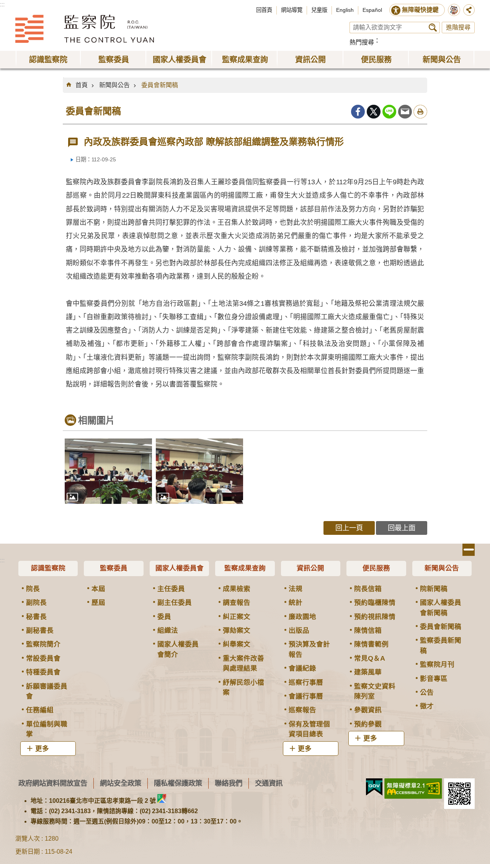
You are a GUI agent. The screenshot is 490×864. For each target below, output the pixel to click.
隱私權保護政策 (178, 783)
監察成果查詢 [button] (245, 59)
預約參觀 (368, 724)
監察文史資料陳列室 (374, 691)
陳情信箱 (368, 630)
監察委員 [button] (113, 59)
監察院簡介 (43, 644)
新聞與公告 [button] (442, 59)
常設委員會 (43, 658)
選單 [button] (468, 550)
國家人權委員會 (179, 568)
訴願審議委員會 (46, 691)
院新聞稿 (434, 589)
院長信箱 (368, 589)
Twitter (374, 112)
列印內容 (420, 112)
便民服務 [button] (376, 59)
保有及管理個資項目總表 (309, 729)
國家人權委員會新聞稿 (440, 607)
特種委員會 (43, 672)
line (389, 112)
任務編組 (40, 710)
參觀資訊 (368, 710)
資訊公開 (310, 568)
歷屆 (98, 602)
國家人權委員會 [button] (179, 59)
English (345, 10)
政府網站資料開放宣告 (52, 783)
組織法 (167, 630)
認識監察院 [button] (48, 59)
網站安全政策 (120, 783)
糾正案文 (236, 616)
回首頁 (264, 10)
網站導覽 (291, 10)
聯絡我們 (228, 783)
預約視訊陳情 (374, 616)
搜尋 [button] (433, 27)
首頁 (81, 85)
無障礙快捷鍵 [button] (420, 9)
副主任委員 (174, 602)
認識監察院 (48, 568)
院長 (33, 589)
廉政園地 (302, 616)
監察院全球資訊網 (84, 29)
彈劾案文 (236, 630)
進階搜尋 (458, 27)
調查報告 (236, 602)
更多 (42, 748)
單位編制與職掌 (46, 729)
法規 (295, 589)
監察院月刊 (437, 664)
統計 (295, 602)
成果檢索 (236, 589)
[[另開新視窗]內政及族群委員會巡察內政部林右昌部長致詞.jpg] (108, 471)
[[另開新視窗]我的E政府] (374, 787)
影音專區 (434, 678)
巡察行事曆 (306, 682)
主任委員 (171, 589)
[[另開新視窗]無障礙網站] (413, 788)
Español (372, 10)
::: (2, 4)
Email (405, 112)
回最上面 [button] (401, 528)
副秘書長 (40, 630)
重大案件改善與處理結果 (243, 663)
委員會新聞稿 (159, 85)
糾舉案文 (236, 644)
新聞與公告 (114, 85)
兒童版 (319, 10)
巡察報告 (302, 710)
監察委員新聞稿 (440, 645)
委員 (164, 616)
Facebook (358, 112)
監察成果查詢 (245, 568)
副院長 (36, 602)
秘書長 (36, 616)
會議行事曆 (306, 696)
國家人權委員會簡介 (178, 649)
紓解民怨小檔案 (243, 687)
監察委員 (113, 568)
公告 (427, 692)
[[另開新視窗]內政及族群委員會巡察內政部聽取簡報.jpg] (199, 471)
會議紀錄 (302, 668)
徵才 (427, 706)
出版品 (299, 630)
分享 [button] (469, 10)
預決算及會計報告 (309, 649)
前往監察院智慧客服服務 (454, 10)
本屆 (98, 589)
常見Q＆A (369, 658)
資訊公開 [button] (310, 59)
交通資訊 (269, 783)
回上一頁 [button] (349, 528)
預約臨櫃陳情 (374, 602)
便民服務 (376, 568)
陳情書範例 (371, 644)
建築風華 (368, 672)
